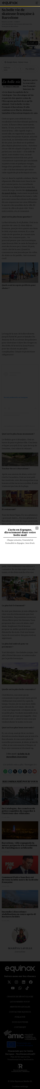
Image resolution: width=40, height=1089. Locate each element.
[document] (20, 544)
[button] (37, 528)
